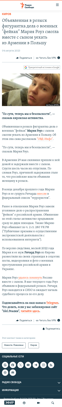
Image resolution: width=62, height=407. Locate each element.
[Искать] (53, 403)
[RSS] (51, 365)
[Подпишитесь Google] (5, 365)
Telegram (52, 303)
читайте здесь (30, 311)
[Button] (24, 58)
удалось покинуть (30, 277)
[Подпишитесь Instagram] (43, 365)
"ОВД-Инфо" (45, 139)
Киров (6, 14)
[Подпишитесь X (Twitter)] (20, 365)
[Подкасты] (5, 372)
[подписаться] (13, 372)
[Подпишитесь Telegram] (36, 365)
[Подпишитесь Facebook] (13, 365)
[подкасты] (24, 403)
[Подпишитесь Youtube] (28, 365)
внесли (42, 193)
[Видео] (38, 403)
